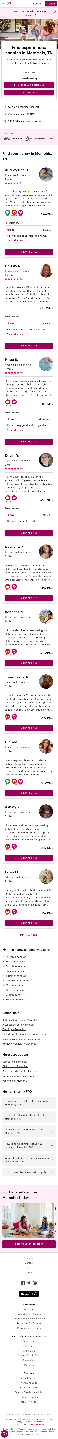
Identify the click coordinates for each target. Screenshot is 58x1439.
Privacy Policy (21, 1422)
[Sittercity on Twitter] (29, 1283)
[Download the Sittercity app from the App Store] (29, 1294)
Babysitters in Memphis (15, 1061)
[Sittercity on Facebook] (23, 1283)
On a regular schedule (29, 85)
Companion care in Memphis (18, 1075)
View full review (15, 240)
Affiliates (29, 1309)
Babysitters (29, 1341)
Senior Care (29, 1360)
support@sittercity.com (29, 1434)
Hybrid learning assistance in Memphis (24, 1034)
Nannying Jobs (29, 1382)
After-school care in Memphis (19, 1024)
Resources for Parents (29, 1323)
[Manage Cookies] (4, 1434)
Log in (37, 3)
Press (29, 1272)
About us (29, 1257)
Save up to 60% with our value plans (29, 13)
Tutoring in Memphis (14, 1029)
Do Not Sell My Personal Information (29, 1424)
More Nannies (29, 935)
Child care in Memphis (15, 1066)
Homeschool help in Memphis (19, 1043)
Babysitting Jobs (29, 1377)
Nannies (29, 1345)
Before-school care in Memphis (19, 1019)
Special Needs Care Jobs (29, 1392)
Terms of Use (39, 1419)
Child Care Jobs (29, 1387)
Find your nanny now (29, 1244)
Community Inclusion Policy (29, 1318)
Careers (29, 1262)
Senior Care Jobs (29, 1396)
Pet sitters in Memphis (14, 1080)
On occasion (29, 92)
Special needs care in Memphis (19, 1071)
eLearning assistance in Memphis (21, 1038)
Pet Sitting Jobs (29, 1401)
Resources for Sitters (29, 1328)
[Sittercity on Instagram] (35, 1283)
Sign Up (51, 3)
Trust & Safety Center (29, 1313)
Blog (29, 1267)
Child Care (29, 1350)
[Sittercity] (8, 3)
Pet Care (29, 1364)
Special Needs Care (29, 1355)
